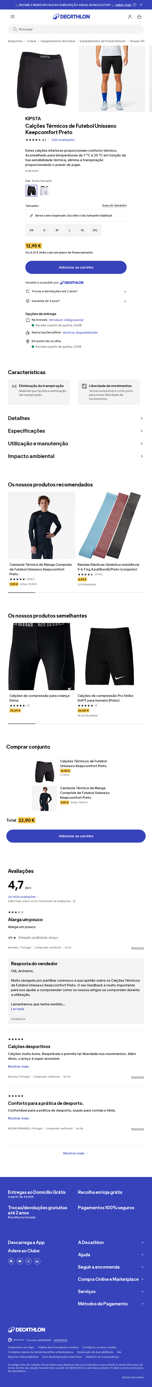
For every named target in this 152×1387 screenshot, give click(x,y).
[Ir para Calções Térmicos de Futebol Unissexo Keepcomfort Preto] (44, 771)
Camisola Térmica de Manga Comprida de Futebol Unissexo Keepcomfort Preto (41, 569)
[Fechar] (141, 5)
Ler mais (17, 1009)
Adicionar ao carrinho (76, 267)
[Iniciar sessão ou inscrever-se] (130, 16)
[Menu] (12, 16)
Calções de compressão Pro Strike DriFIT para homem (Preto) (106, 698)
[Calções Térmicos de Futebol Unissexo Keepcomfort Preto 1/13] (41, 78)
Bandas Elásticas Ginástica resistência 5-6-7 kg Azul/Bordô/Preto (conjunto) (109, 567)
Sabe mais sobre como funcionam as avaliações (39, 901)
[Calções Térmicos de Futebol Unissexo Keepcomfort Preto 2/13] (112, 78)
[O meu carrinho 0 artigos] (139, 16)
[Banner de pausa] (134, 5)
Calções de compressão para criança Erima (40, 698)
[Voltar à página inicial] (71, 16)
